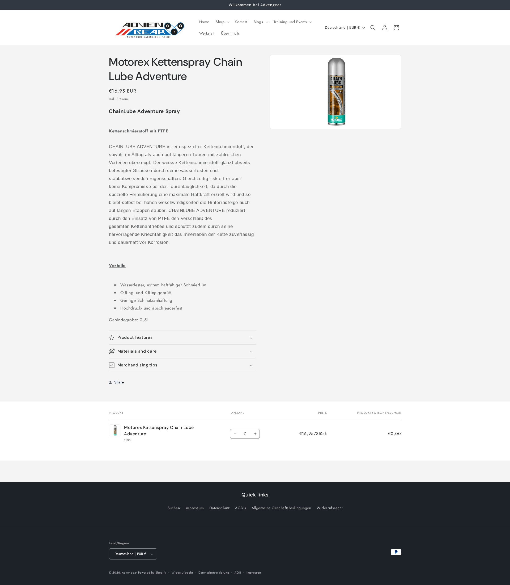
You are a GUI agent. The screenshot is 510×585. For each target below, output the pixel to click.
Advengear (130, 573)
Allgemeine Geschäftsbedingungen (281, 508)
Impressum (194, 508)
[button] (222, 21)
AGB (238, 572)
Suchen (174, 508)
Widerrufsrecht (329, 508)
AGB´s (240, 508)
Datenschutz (219, 508)
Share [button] (119, 382)
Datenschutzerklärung (213, 572)
